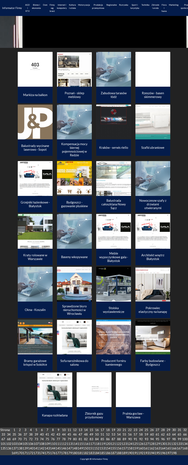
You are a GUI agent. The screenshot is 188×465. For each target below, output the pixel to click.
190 (130, 453)
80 (75, 439)
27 (157, 430)
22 (130, 430)
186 (108, 453)
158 (130, 448)
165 (168, 448)
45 (69, 434)
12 (75, 430)
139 (25, 448)
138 (19, 448)
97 (168, 439)
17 (102, 430)
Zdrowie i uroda (155, 6)
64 (174, 434)
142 (41, 448)
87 (113, 439)
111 (58, 444)
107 (36, 444)
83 (91, 439)
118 (97, 444)
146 (63, 448)
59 (146, 434)
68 (9, 439)
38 (31, 434)
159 (135, 448)
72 (31, 439)
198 (174, 453)
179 (69, 453)
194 (152, 453)
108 (41, 444)
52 (108, 434)
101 (3, 444)
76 (53, 439)
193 (146, 453)
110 (52, 444)
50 (97, 434)
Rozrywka (123, 5)
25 (146, 430)
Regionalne (111, 5)
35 (14, 434)
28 (163, 430)
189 (124, 453)
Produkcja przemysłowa (98, 6)
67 (3, 439)
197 (168, 453)
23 (135, 430)
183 (91, 453)
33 (3, 434)
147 (69, 448)
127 (146, 444)
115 (80, 444)
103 (14, 444)
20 (119, 430)
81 (80, 439)
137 (14, 448)
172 (30, 453)
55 (124, 434)
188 (119, 453)
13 (80, 430)
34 (9, 434)
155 (113, 448)
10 (64, 430)
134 (185, 444)
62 (163, 434)
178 (63, 453)
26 (152, 430)
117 (91, 444)
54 (119, 434)
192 (141, 453)
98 (174, 439)
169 (14, 453)
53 (113, 434)
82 (86, 439)
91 (135, 439)
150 (85, 448)
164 (163, 448)
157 (124, 448)
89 (124, 439)
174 (41, 453)
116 (85, 444)
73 (36, 439)
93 (146, 439)
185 (102, 453)
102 (8, 444)
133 (179, 444)
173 (36, 453)
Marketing (174, 5)
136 (8, 448)
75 (47, 439)
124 (130, 444)
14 (86, 430)
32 (185, 430)
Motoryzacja (84, 5)
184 (97, 453)
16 (97, 430)
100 (185, 439)
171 (25, 453)
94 (152, 439)
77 (58, 439)
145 (58, 448)
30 (174, 430)
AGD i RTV (27, 8)
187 (113, 453)
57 (135, 434)
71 (25, 439)
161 (146, 448)
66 (185, 434)
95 (157, 439)
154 (108, 448)
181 (80, 453)
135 (3, 448)
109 (47, 444)
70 (20, 439)
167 (179, 448)
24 (141, 430)
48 (86, 434)
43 (58, 434)
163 (157, 448)
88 (119, 439)
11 (69, 430)
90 (130, 439)
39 (36, 434)
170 (19, 453)
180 (74, 453)
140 (30, 448)
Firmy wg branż (52, 8)
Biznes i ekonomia (36, 6)
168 (185, 448)
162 (152, 448)
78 (64, 439)
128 (152, 444)
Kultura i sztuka (72, 6)
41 (47, 434)
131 (168, 444)
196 (163, 453)
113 (69, 444)
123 (124, 444)
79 (69, 439)
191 (135, 453)
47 (80, 434)
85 (102, 439)
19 (113, 430)
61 (157, 434)
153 (102, 448)
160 (141, 448)
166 (174, 448)
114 (74, 444)
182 (85, 453)
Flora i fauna (164, 8)
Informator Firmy (12, 7)
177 (58, 453)
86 (108, 439)
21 (124, 430)
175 (47, 453)
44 (64, 434)
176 (52, 453)
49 (91, 434)
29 (168, 430)
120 (108, 444)
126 (141, 444)
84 (97, 439)
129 (157, 444)
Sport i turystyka (134, 6)
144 (52, 448)
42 (53, 434)
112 (63, 444)
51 (102, 434)
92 (141, 439)
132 (174, 444)
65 (179, 434)
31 (179, 430)
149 (80, 448)
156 (119, 448)
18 (108, 430)
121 (113, 444)
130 (163, 444)
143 (47, 448)
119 (102, 444)
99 (179, 439)
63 (168, 434)
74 (42, 439)
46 (75, 434)
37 (25, 434)
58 (141, 434)
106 (30, 444)
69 (14, 439)
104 (19, 444)
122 (119, 444)
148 (74, 448)
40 (42, 434)
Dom (45, 5)
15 (91, 430)
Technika (145, 5)
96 (163, 439)
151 (91, 448)
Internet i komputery (62, 6)
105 (25, 444)
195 (157, 453)
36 (20, 434)
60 (152, 434)
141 (36, 448)
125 (135, 444)
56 (130, 434)
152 (97, 448)
